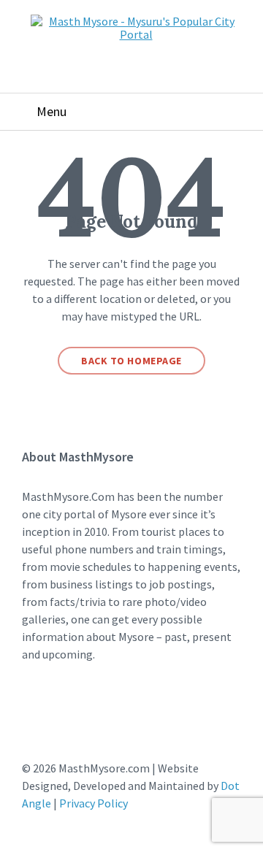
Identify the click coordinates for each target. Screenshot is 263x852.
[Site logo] (136, 34)
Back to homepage (131, 360)
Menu (51, 111)
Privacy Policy (93, 803)
